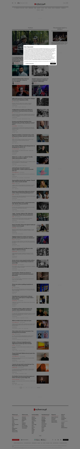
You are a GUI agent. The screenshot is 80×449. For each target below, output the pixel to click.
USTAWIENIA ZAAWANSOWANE (30, 63)
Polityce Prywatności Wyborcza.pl (37, 59)
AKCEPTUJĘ (53, 63)
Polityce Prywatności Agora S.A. (46, 59)
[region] (40, 55)
